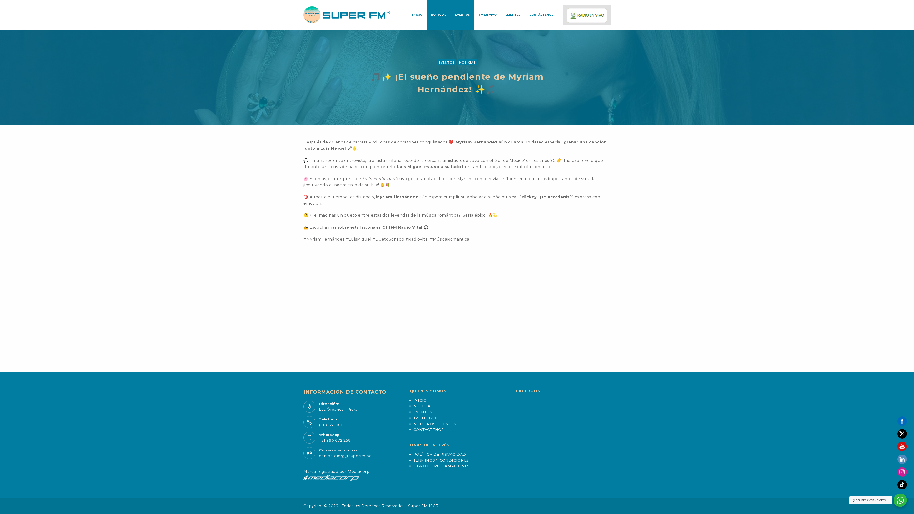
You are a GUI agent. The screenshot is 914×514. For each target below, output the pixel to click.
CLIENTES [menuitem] (513, 14)
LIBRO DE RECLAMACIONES (441, 466)
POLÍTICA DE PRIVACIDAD (439, 454)
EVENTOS (446, 62)
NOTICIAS (467, 62)
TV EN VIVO (424, 418)
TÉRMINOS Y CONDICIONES (441, 460)
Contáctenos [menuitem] (541, 14)
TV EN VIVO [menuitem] (488, 14)
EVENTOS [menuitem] (462, 14)
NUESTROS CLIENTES (434, 424)
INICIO (420, 400)
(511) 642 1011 (331, 425)
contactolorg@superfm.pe (345, 456)
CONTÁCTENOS (428, 429)
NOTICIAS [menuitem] (438, 14)
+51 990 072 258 (335, 440)
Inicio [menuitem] (417, 14)
